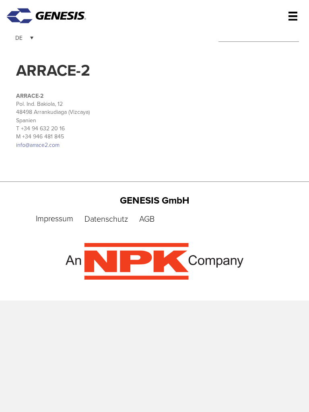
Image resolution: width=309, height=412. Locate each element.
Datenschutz (106, 219)
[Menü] (293, 16)
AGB (146, 219)
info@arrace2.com (38, 145)
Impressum (54, 219)
